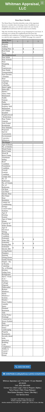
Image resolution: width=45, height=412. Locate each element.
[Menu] (42, 3)
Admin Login (25, 402)
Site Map (40, 402)
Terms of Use (33, 402)
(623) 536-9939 (23, 367)
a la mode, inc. (17, 402)
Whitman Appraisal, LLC (22, 6)
